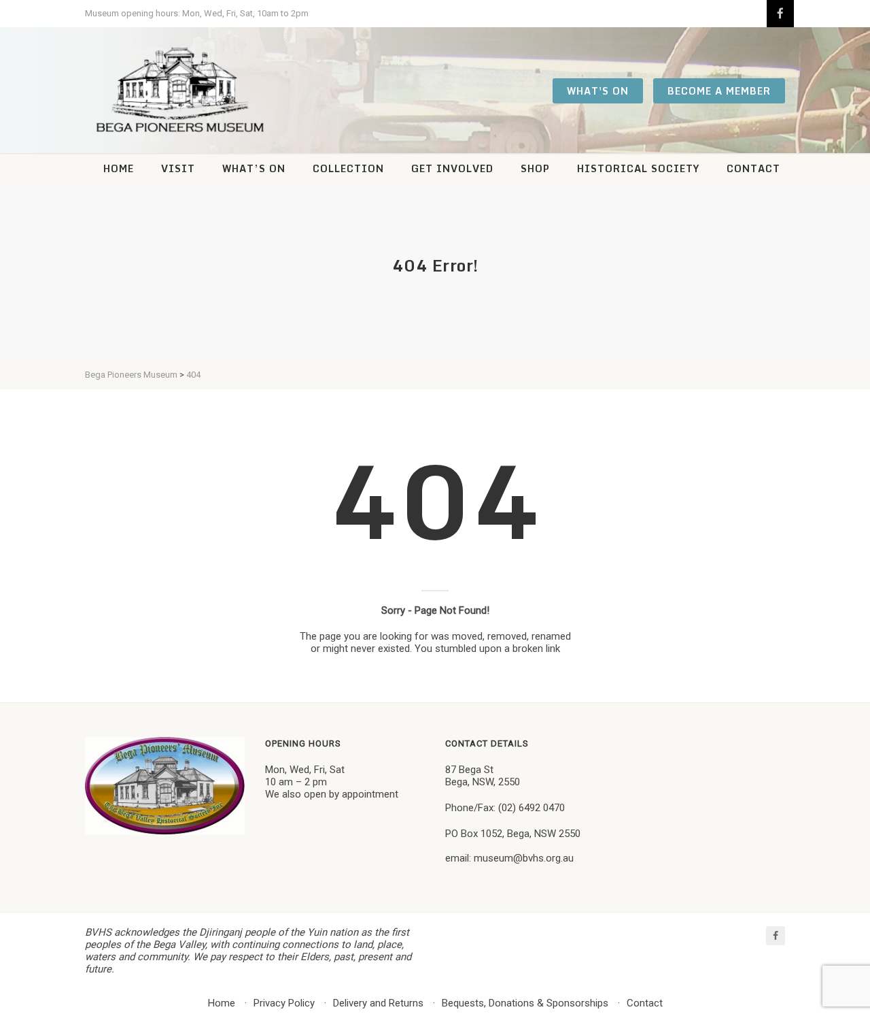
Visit (178, 168)
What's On (598, 91)
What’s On (253, 168)
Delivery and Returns (378, 1003)
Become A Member (719, 91)
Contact (753, 168)
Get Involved (452, 168)
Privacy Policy (284, 1003)
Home (118, 168)
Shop (535, 168)
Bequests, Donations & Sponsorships (525, 1003)
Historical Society (638, 168)
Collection (348, 168)
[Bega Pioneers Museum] (180, 90)
